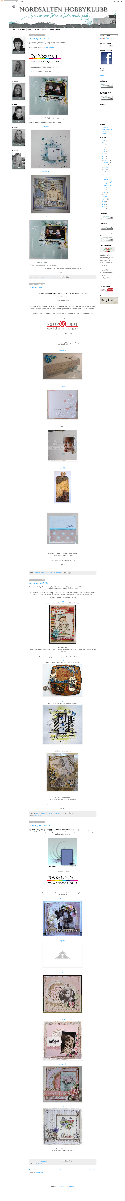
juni (105, 174)
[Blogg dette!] (63, 277)
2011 (103, 204)
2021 (103, 140)
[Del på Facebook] (67, 277)
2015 (103, 154)
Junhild (63, 386)
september (106, 167)
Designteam (105, 127)
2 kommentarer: (58, 572)
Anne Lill (62, 1064)
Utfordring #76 (35, 287)
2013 (103, 158)
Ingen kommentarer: (56, 1161)
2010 (103, 206)
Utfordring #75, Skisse (39, 825)
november (106, 162)
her (80, 805)
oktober (106, 165)
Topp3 (35, 815)
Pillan (62, 601)
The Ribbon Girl (50, 47)
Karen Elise (62, 350)
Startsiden (62, 1170)
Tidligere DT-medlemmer (40, 29)
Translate (106, 39)
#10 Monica (45, 171)
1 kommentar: (54, 277)
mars (105, 194)
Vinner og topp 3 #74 (38, 583)
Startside (12, 29)
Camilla (62, 1019)
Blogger (72, 1186)
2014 (103, 156)
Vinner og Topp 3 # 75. (39, 38)
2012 (103, 202)
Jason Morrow (60, 1186)
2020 (103, 142)
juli (104, 171)
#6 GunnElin (45, 126)
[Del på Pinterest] (69, 277)
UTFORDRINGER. (38, 1163)
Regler (29, 29)
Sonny (62, 899)
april (105, 192)
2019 (103, 144)
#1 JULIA (32, 71)
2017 (103, 149)
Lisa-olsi (62, 660)
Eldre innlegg (92, 1170)
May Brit (62, 749)
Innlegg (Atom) (39, 1172)
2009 (103, 208)
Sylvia (62, 941)
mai (105, 190)
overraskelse (105, 131)
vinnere (39, 815)
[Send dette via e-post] (61, 277)
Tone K (63, 701)
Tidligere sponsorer (55, 29)
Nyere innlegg (33, 1170)
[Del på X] (65, 277)
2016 (103, 151)
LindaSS (62, 468)
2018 (103, 147)
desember (106, 160)
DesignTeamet (21, 29)
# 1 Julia (48, 216)
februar (106, 196)
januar (105, 199)
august (105, 169)
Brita (62, 1106)
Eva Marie (62, 973)
